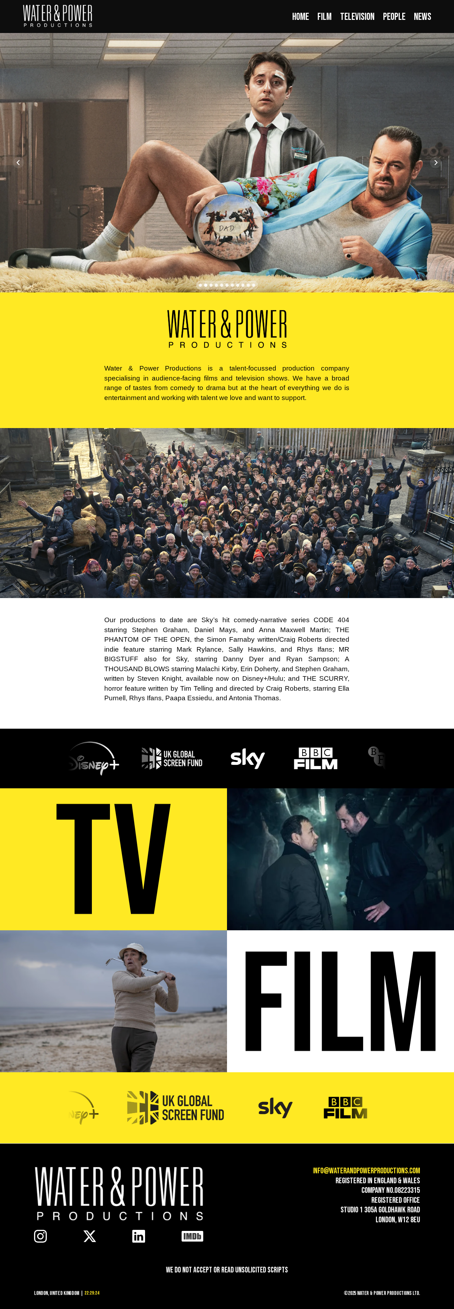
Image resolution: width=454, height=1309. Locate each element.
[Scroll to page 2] (206, 285)
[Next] (435, 162)
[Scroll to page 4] (216, 285)
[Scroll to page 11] (254, 285)
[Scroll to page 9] (243, 285)
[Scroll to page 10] (248, 285)
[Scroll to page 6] (227, 285)
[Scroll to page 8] (237, 285)
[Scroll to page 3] (211, 285)
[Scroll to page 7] (232, 285)
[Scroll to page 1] (199, 285)
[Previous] (18, 162)
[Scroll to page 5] (222, 285)
